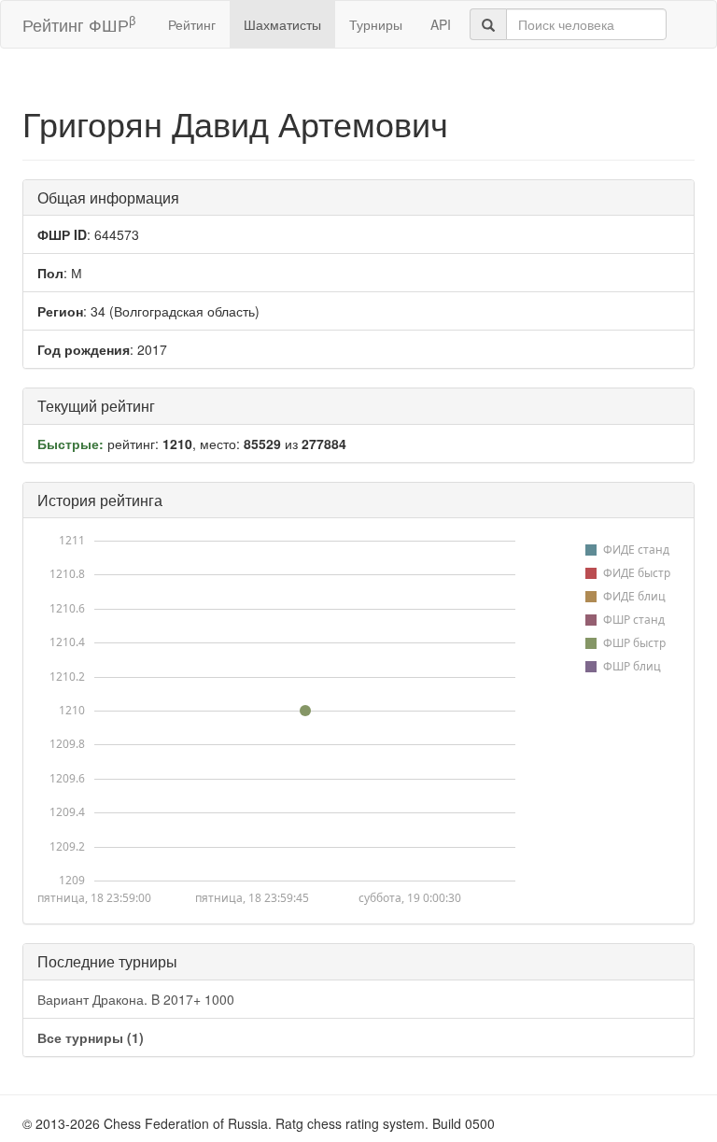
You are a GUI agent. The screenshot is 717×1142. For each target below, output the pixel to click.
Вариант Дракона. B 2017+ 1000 (135, 999)
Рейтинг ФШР (78, 23)
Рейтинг (192, 24)
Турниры (375, 24)
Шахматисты (282, 24)
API (440, 24)
